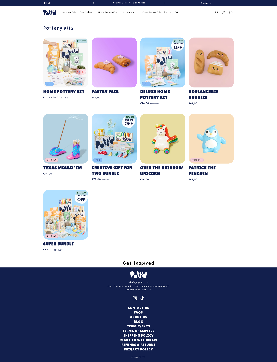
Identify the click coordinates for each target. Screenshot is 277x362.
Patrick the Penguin (202, 170)
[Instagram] (134, 298)
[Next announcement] (165, 3)
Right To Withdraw (138, 340)
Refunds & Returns (138, 345)
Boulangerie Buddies (203, 94)
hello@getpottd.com (138, 282)
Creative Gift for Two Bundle (112, 170)
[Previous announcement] (93, 3)
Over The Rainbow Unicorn (161, 170)
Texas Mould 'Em (62, 167)
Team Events (138, 326)
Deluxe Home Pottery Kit (155, 94)
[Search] (216, 12)
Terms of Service (138, 331)
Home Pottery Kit (63, 91)
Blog (138, 321)
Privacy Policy (138, 349)
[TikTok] (142, 298)
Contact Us (138, 308)
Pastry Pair (105, 91)
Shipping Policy (138, 335)
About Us (138, 317)
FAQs (138, 312)
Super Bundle (58, 243)
